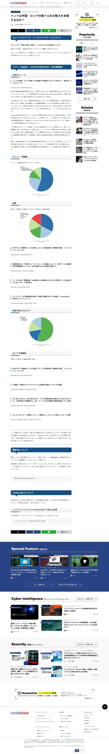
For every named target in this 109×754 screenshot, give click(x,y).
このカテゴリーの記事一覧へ (85, 599)
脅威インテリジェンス (43, 730)
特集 (42, 2)
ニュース (35, 2)
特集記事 (61, 712)
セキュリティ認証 (65, 733)
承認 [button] (77, 750)
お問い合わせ (87, 732)
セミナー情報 (64, 718)
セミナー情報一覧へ (40, 584)
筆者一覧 (86, 717)
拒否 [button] (82, 750)
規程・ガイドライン (66, 736)
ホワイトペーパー (89, 715)
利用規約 (86, 723)
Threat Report (41, 715)
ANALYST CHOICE (66, 721)
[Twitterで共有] (18, 30)
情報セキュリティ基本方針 (91, 729)
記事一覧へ (87, 98)
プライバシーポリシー (90, 726)
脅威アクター (40, 736)
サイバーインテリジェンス (53, 2)
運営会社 (86, 720)
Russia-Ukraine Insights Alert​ (26, 478)
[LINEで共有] (49, 30)
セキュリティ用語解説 (66, 715)
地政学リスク (40, 733)
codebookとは (88, 712)
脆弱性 (62, 730)
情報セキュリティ (68, 2)
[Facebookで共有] (33, 30)
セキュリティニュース (41, 712)
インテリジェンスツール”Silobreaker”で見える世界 (29, 521)
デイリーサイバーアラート (44, 718)
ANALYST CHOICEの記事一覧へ (67, 584)
